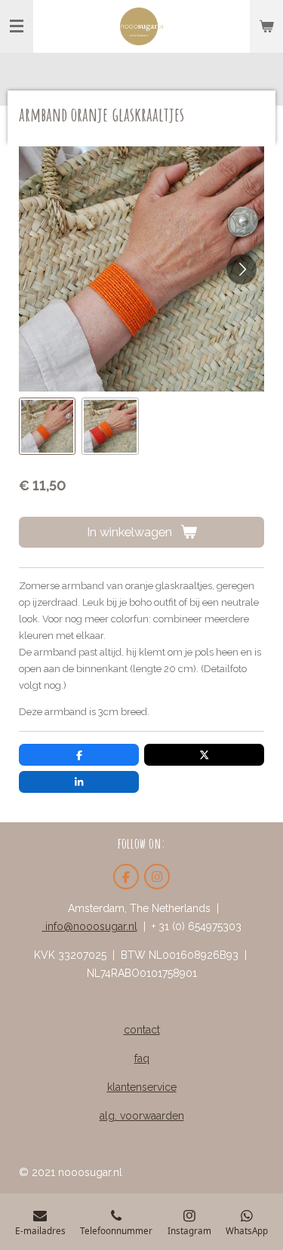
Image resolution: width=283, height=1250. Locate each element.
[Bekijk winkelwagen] (266, 26)
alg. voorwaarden (142, 1116)
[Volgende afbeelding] (241, 269)
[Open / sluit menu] (16, 26)
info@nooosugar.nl (89, 926)
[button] (47, 426)
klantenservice (142, 1087)
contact (142, 1030)
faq (141, 1058)
